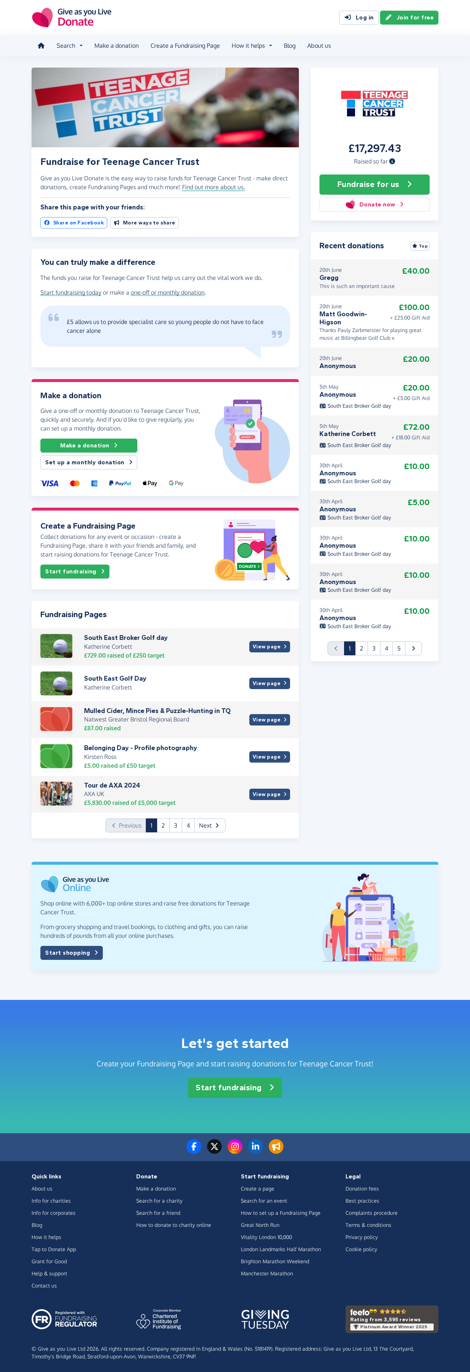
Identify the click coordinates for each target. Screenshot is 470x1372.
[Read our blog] (276, 1151)
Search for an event (264, 1201)
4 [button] (188, 825)
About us (319, 45)
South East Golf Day (115, 678)
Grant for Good (49, 1261)
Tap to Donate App (54, 1249)
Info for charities (51, 1201)
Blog (290, 45)
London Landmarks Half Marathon (281, 1249)
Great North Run (260, 1225)
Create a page (257, 1188)
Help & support (49, 1273)
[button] (392, 161)
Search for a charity (159, 1201)
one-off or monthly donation (168, 292)
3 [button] (175, 825)
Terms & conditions (368, 1225)
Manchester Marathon (267, 1273)
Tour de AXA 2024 (112, 785)
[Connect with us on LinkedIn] (255, 1151)
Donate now (377, 204)
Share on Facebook (78, 223)
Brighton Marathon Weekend (275, 1261)
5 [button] (399, 648)
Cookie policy (361, 1249)
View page (267, 647)
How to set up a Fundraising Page (281, 1213)
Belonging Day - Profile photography (140, 748)
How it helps (46, 1237)
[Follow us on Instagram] (235, 1151)
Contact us (44, 1285)
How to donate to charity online (173, 1225)
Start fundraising (71, 571)
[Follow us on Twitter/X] (214, 1151)
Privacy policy (362, 1237)
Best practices (362, 1201)
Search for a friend (158, 1213)
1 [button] (154, 825)
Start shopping (67, 952)
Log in (365, 17)
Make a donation (116, 45)
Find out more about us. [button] (213, 187)
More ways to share (149, 223)
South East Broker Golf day (126, 638)
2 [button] (163, 825)
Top (423, 246)
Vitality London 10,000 (266, 1237)
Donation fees (362, 1188)
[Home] (41, 45)
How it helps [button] (248, 45)
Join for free (415, 17)
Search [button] (66, 45)
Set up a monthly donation (84, 462)
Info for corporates (54, 1213)
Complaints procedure (372, 1213)
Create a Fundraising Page (185, 45)
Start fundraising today (70, 292)
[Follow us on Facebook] (194, 1151)
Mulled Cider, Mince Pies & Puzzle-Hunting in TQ (157, 711)
